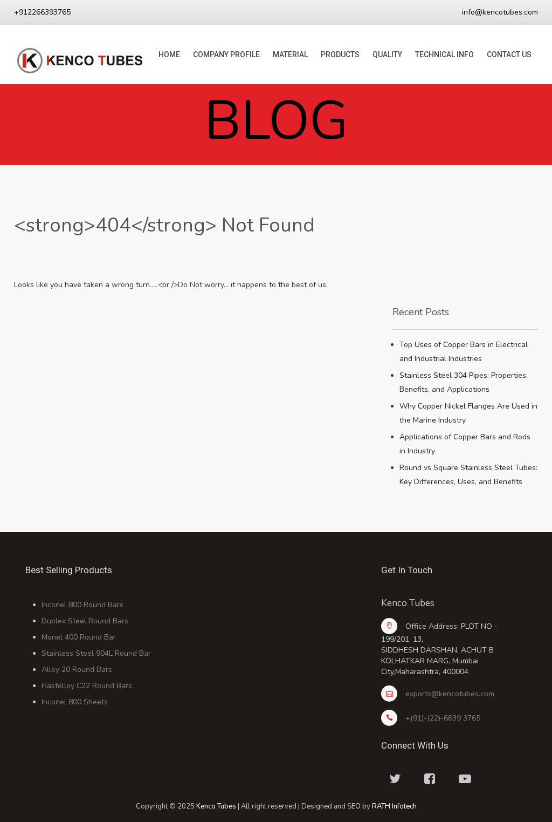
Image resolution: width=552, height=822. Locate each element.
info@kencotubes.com (500, 12)
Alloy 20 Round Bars (77, 669)
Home (169, 54)
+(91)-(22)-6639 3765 (442, 718)
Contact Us (509, 54)
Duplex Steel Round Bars (85, 621)
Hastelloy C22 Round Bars (87, 686)
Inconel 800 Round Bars (82, 605)
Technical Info (444, 54)
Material (290, 54)
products (340, 54)
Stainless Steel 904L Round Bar (96, 653)
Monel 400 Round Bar (79, 637)
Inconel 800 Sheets (75, 702)
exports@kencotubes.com (449, 694)
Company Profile (226, 54)
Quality (387, 54)
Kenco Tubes (216, 806)
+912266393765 (42, 12)
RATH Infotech (394, 806)
